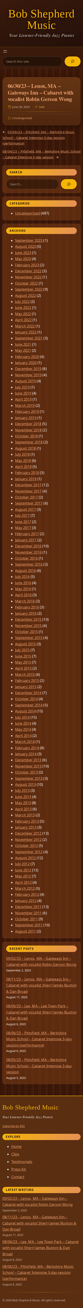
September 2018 (29, 442)
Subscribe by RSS (13, 1126)
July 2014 (22, 717)
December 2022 (28, 271)
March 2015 (25, 674)
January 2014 (26, 753)
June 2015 (23, 656)
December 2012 (28, 833)
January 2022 (26, 332)
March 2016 (25, 601)
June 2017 (23, 521)
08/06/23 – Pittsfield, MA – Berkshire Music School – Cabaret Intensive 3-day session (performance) (39, 1039)
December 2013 (28, 759)
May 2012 (23, 876)
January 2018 (26, 478)
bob (41, 107)
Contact (17, 1176)
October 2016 (26, 558)
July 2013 (22, 790)
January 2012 (26, 900)
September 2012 (29, 851)
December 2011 (28, 906)
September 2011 (29, 925)
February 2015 (27, 680)
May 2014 (23, 729)
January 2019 (26, 417)
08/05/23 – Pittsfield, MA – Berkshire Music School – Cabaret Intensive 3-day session (39, 1065)
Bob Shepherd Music (41, 19)
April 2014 (23, 735)
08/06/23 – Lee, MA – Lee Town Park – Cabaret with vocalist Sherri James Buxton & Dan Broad (41, 1012)
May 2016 (23, 588)
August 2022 (25, 295)
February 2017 (27, 533)
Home (16, 1146)
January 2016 (26, 613)
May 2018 (23, 460)
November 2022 (28, 277)
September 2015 (29, 637)
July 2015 (22, 650)
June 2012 (23, 870)
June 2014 (23, 723)
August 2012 (25, 857)
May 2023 (23, 258)
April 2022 (23, 319)
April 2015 (23, 668)
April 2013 (23, 809)
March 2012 (25, 888)
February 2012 (27, 894)
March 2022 (25, 326)
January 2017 (26, 540)
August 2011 (25, 931)
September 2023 (29, 240)
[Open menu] (5, 51)
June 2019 (23, 393)
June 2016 (23, 582)
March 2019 (25, 405)
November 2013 (28, 766)
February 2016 (27, 607)
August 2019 (25, 381)
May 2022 (23, 313)
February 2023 (27, 265)
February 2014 (27, 747)
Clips (15, 1154)
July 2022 (22, 301)
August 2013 (25, 784)
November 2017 (28, 491)
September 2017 (29, 503)
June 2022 (23, 307)
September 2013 (29, 778)
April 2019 (23, 399)
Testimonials (22, 1161)
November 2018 (28, 430)
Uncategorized (22, 118)
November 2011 (28, 913)
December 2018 (28, 423)
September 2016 (29, 564)
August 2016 (25, 570)
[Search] (73, 61)
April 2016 (23, 594)
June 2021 (23, 344)
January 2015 (26, 686)
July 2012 (22, 863)
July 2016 (22, 576)
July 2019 (22, 387)
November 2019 (28, 375)
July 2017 (22, 515)
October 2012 (26, 845)
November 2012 (28, 839)
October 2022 (26, 283)
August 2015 (25, 644)
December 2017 (28, 484)
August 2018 (25, 448)
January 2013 (26, 827)
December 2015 (28, 619)
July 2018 (22, 454)
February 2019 (27, 411)
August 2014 (25, 711)
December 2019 (28, 368)
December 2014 (28, 692)
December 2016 (28, 546)
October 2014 (26, 698)
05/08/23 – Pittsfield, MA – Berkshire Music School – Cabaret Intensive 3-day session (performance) (38, 137)
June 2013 (23, 796)
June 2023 (23, 252)
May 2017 (23, 527)
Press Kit (18, 1169)
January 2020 (26, 362)
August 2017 (25, 509)
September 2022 (29, 289)
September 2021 (29, 338)
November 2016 (28, 552)
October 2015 (26, 631)
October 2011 (26, 919)
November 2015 (28, 625)
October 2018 (26, 436)
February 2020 (27, 356)
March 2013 (25, 815)
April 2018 (23, 466)
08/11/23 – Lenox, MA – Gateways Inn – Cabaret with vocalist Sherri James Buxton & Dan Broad (41, 985)
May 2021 (23, 350)
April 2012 (23, 882)
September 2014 (29, 705)
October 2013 (26, 772)
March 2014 (25, 741)
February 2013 (27, 821)
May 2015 (23, 662)
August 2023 (25, 246)
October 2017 (26, 497)
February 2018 (27, 472)
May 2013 (23, 802)
